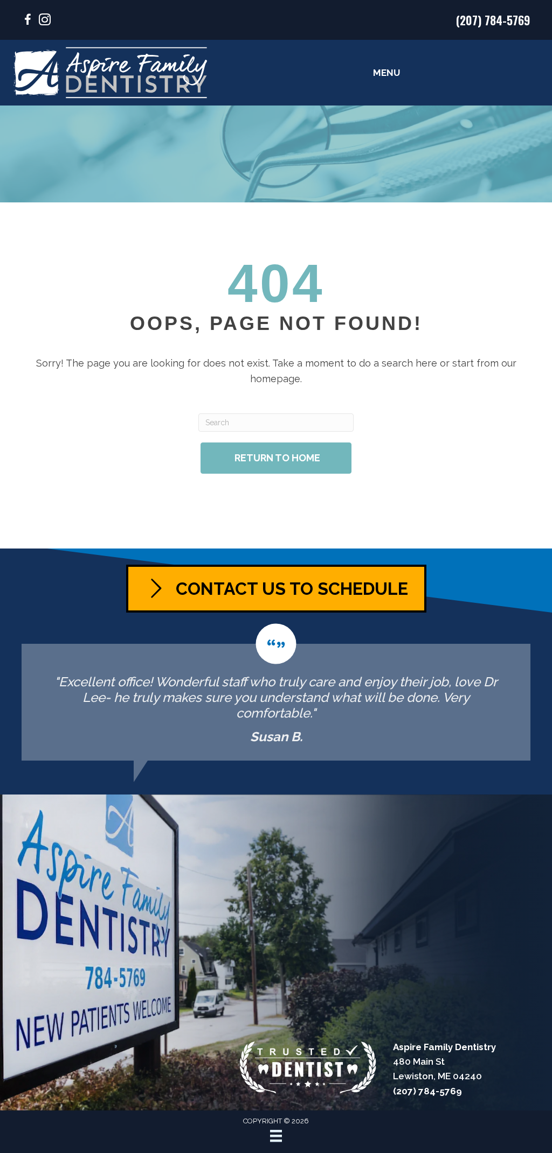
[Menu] (276, 1135)
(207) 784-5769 (493, 20)
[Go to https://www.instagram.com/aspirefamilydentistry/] (45, 21)
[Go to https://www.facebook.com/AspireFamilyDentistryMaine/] (27, 21)
